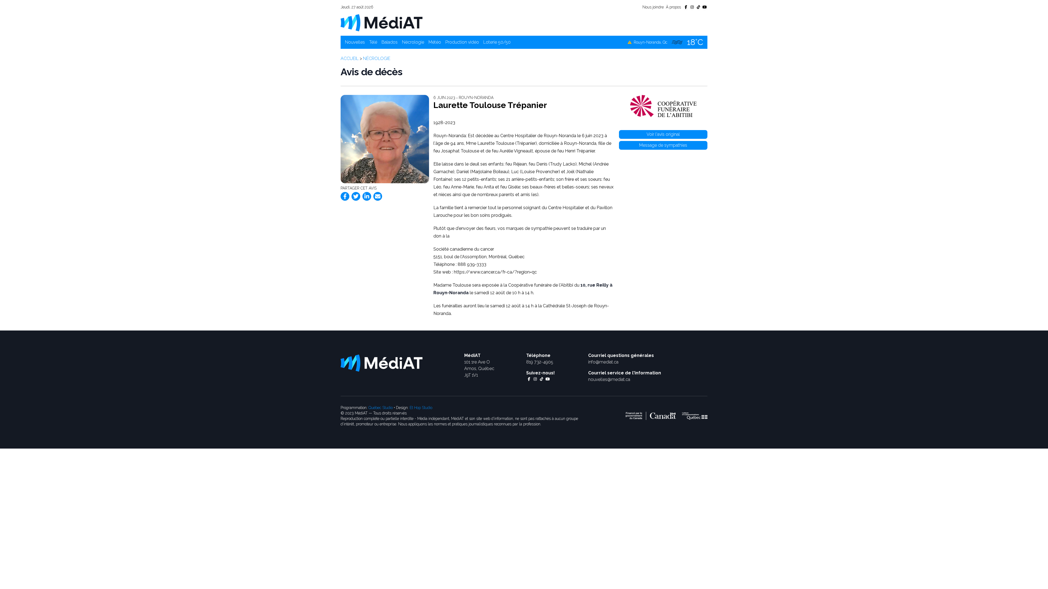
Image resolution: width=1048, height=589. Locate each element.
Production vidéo (462, 42)
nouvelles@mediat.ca (609, 379)
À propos (673, 7)
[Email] (377, 196)
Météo (434, 42)
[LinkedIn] (366, 196)
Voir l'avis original (663, 134)
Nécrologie (413, 42)
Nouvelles (355, 42)
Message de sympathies (663, 145)
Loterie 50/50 (497, 42)
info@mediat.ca (603, 362)
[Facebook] (345, 196)
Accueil (350, 58)
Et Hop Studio (421, 407)
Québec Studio (380, 407)
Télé (373, 42)
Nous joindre (653, 7)
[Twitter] (356, 196)
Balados (390, 42)
